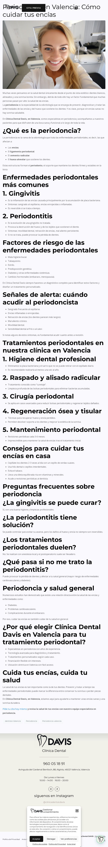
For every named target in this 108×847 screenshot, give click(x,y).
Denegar (51, 839)
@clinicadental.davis (54, 802)
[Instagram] (50, 789)
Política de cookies (40, 844)
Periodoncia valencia (51, 721)
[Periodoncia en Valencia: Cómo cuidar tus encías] (54, 54)
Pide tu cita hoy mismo (15, 709)
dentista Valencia (13, 721)
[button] (77, 810)
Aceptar (36, 839)
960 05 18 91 (54, 763)
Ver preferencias (69, 839)
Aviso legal (71, 844)
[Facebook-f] (57, 789)
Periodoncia (31, 721)
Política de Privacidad (57, 844)
